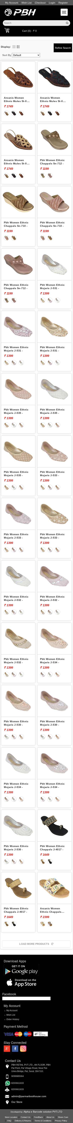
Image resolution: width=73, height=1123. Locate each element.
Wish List (26, 2)
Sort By (6, 55)
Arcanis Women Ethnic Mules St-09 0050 (16, 101)
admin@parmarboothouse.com (28, 1096)
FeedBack (38, 1117)
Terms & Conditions (43, 1121)
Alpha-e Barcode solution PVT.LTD (43, 1111)
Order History (12, 1019)
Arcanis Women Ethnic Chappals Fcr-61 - (50, 911)
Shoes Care (63, 1117)
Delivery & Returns (23, 1121)
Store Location (11, 1117)
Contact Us (25, 1117)
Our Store (16, 1102)
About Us (50, 1117)
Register (63, 2)
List (18, 46)
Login (52, 2)
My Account (11, 2)
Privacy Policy (61, 1121)
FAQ (9, 1121)
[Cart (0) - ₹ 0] (7, 30)
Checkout (40, 2)
